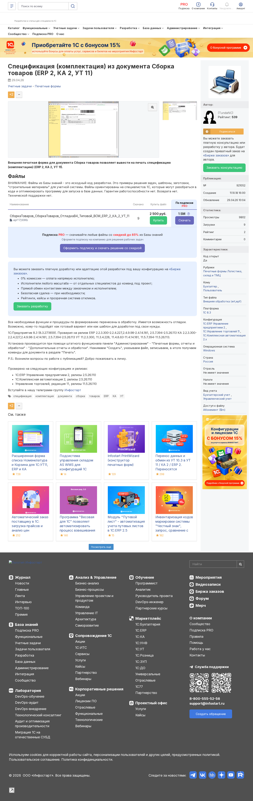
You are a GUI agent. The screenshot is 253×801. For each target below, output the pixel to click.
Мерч (201, 605)
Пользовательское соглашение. (34, 759)
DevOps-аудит (27, 702)
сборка (80, 396)
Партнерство (86, 672)
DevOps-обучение (29, 696)
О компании (200, 618)
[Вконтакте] (202, 775)
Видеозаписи (208, 584)
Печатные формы (215, 271)
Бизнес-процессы (89, 589)
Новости (22, 583)
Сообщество (25, 680)
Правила (196, 636)
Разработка (24, 655)
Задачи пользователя (32, 649)
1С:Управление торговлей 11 (221, 331)
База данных (25, 662)
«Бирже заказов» (216, 155)
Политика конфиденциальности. (87, 759)
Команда (82, 607)
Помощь (196, 643)
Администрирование (32, 668)
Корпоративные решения (99, 689)
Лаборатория (28, 690)
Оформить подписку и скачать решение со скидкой (102, 248)
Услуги (80, 660)
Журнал (22, 577)
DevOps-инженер (149, 602)
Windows (209, 350)
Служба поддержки (212, 667)
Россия (208, 361)
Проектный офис (151, 703)
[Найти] (240, 564)
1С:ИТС (81, 648)
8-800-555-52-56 (204, 699)
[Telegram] (193, 775)
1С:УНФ (141, 643)
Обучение (144, 577)
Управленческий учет (217, 398)
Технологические (89, 720)
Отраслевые (85, 707)
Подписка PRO (27, 630)
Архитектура (85, 619)
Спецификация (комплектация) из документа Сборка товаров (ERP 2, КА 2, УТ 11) (91, 69)
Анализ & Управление (95, 577)
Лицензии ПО (86, 701)
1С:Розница (144, 655)
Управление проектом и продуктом (94, 598)
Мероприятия (209, 577)
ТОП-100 (22, 608)
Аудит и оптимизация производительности (32, 723)
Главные (22, 589)
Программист (146, 583)
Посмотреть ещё (101, 546)
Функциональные (28, 637)
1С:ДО (140, 668)
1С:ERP (141, 630)
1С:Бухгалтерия (147, 624)
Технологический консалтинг (38, 715)
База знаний (26, 624)
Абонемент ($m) (214, 410)
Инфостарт (72, 390)
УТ (122, 396)
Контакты (197, 655)
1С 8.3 (207, 312)
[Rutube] (240, 775)
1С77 (139, 687)
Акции (80, 641)
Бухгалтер (210, 286)
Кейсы (80, 666)
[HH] (212, 775)
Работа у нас (200, 649)
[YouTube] (231, 775)
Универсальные (147, 674)
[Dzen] (221, 775)
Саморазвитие (87, 625)
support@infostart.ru (206, 703)
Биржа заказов (210, 591)
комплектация (45, 396)
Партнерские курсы (151, 608)
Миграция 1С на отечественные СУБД (32, 734)
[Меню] (12, 6)
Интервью (23, 602)
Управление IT (86, 613)
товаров (94, 396)
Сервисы (82, 654)
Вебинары (83, 679)
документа (65, 396)
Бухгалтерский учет (217, 395)
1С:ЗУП (141, 662)
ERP (106, 396)
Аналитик (143, 589)
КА (114, 396)
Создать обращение (211, 714)
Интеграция (24, 674)
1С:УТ (139, 649)
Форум (202, 598)
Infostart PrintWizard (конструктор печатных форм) (123, 460)
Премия (21, 614)
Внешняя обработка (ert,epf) (222, 301)
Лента (20, 596)
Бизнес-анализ (87, 583)
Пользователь (212, 290)
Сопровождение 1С (93, 635)
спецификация (22, 396)
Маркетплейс (148, 618)
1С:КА (140, 637)
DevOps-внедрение (30, 709)
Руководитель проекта (154, 596)
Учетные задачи (28, 643)
